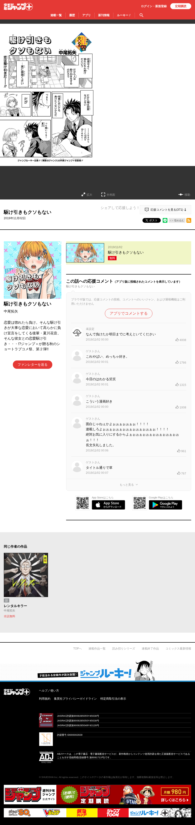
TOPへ (77, 648)
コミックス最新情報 (178, 648)
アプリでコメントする (129, 313)
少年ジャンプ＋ (18, 6)
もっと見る (127, 484)
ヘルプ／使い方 (49, 690)
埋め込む (179, 220)
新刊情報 (104, 15)
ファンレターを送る (33, 364)
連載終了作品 (150, 648)
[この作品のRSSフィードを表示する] (188, 220)
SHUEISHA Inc (49, 777)
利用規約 (44, 698)
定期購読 (180, 6)
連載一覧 (56, 15)
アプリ (86, 15)
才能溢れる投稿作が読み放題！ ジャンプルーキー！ (97, 670)
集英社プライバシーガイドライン (75, 698)
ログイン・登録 (154, 6)
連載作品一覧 (97, 648)
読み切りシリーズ (123, 648)
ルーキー (124, 15)
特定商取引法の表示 (113, 698)
